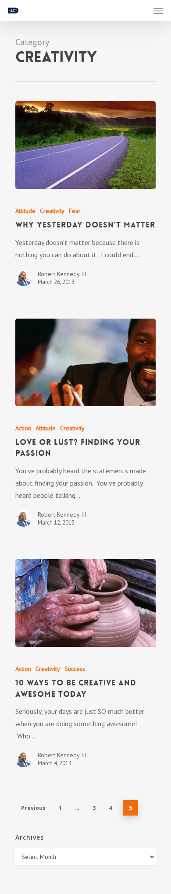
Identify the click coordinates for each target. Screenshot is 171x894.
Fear (75, 211)
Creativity (52, 211)
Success (74, 669)
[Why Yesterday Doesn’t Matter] (85, 145)
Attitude (25, 211)
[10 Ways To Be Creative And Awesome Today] (85, 603)
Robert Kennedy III (62, 274)
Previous (33, 808)
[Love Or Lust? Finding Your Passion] (85, 362)
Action (23, 428)
